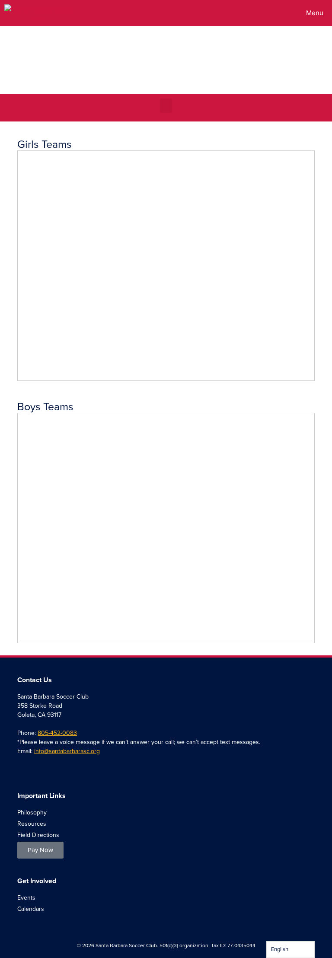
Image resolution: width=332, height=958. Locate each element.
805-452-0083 (57, 733)
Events (26, 897)
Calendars (30, 908)
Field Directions (38, 835)
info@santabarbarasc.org (67, 751)
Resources (31, 823)
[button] (166, 106)
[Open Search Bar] (273, 13)
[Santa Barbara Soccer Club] (38, 13)
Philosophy (32, 812)
